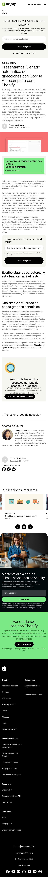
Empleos (5, 692)
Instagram (35, 445)
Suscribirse (24, 599)
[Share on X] (9, 469)
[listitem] (24, 507)
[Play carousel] (24, 526)
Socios (4, 711)
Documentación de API (11, 796)
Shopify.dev (7, 790)
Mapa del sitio (24, 865)
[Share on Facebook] (4, 469)
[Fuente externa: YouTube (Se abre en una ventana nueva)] (18, 871)
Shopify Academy (9, 768)
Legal (4, 723)
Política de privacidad (24, 859)
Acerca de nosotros (10, 686)
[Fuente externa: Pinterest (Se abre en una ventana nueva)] (40, 871)
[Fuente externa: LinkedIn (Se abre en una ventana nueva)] (35, 871)
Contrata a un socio (10, 762)
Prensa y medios (8, 704)
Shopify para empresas (11, 830)
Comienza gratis (34, 4)
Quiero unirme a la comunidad (20, 396)
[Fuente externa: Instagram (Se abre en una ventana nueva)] (24, 871)
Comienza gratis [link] (24, 46)
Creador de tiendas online (32, 687)
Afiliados (5, 717)
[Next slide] (30, 526)
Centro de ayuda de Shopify (10, 754)
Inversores (6, 698)
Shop (4, 817)
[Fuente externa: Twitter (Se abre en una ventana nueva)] (13, 871)
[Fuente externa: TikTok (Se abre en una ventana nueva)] (29, 871)
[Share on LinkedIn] (14, 469)
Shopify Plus (7, 824)
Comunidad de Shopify (11, 775)
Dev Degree (7, 802)
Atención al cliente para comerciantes (12, 745)
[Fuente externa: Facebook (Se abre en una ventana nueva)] (8, 871)
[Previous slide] (17, 526)
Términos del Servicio (24, 853)
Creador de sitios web (33, 695)
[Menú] (45, 4)
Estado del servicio (9, 729)
